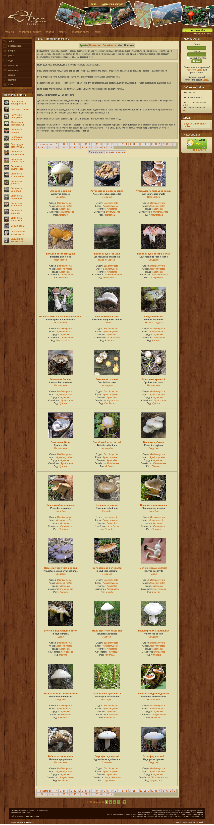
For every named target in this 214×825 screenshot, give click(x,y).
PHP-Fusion (34, 816)
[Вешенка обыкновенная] (60, 499)
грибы (10, 41)
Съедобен (61, 197)
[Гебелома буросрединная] (153, 688)
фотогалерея (14, 46)
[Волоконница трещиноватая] (60, 625)
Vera (185, 110)
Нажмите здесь (194, 70)
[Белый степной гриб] (107, 311)
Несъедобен (107, 197)
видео (10, 60)
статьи (11, 75)
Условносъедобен (107, 260)
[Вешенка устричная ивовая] (60, 562)
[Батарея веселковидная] (60, 248)
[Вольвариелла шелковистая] (60, 688)
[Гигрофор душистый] (107, 751)
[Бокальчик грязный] (153, 374)
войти (94, 4)
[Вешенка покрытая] (107, 499)
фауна (10, 55)
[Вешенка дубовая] (153, 437)
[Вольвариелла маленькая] (153, 625)
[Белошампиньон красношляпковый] (60, 311)
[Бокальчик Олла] (60, 437)
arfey (29, 812)
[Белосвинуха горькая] (107, 248)
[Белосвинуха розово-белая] (153, 248)
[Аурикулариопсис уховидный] (153, 185)
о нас (10, 84)
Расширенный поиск (201, 34)
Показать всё (45, 144)
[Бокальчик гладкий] (107, 374)
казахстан (12, 65)
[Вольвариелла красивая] (107, 625)
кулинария (13, 70)
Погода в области (197, 150)
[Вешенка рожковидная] (153, 499)
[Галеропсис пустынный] (107, 688)
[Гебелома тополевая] (60, 751)
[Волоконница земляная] (153, 562)
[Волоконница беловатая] (107, 562)
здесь (205, 80)
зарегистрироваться (112, 4)
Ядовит (153, 574)
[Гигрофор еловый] (153, 751)
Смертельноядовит (153, 322)
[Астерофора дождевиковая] (107, 185)
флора (11, 50)
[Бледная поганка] (153, 311)
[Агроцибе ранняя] (60, 185)
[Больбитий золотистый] (107, 437)
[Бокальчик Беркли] (60, 374)
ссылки (11, 80)
